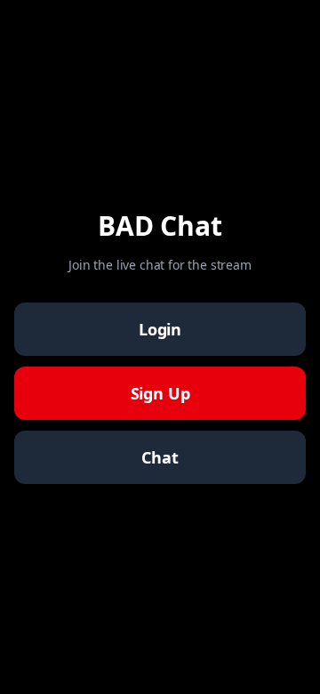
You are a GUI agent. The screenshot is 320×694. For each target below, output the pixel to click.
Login (160, 329)
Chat (159, 457)
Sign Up (160, 393)
